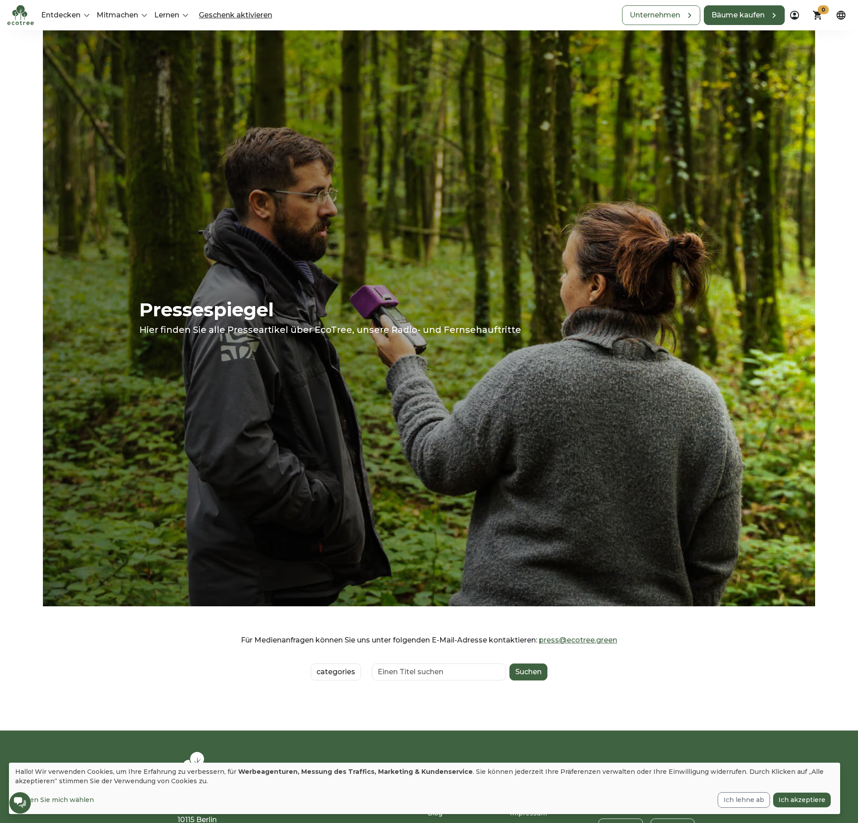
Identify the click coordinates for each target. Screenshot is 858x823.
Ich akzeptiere (801, 800)
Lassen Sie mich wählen (54, 800)
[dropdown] (794, 15)
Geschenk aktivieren (235, 15)
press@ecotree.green (578, 640)
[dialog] (424, 788)
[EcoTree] (20, 14)
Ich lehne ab (743, 800)
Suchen (528, 672)
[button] (661, 15)
